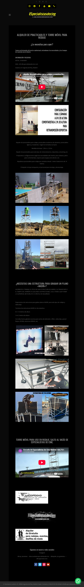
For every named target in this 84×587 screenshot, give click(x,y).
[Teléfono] (54, 6)
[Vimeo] (34, 6)
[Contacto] (49, 6)
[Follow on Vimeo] (40, 564)
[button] (78, 581)
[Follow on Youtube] (48, 564)
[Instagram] (30, 6)
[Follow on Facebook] (35, 564)
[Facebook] (39, 6)
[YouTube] (44, 6)
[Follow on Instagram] (44, 564)
